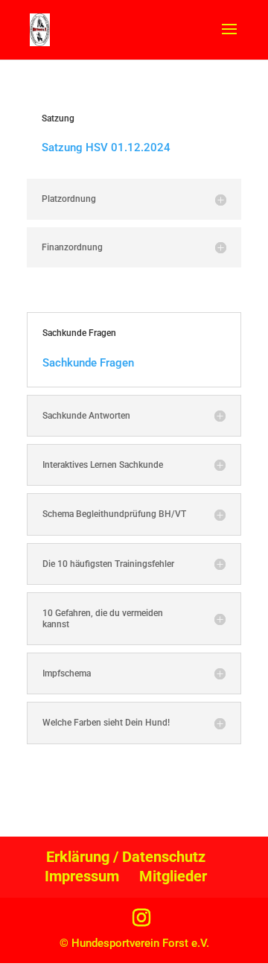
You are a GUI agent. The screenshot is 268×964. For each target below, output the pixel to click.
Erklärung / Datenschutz (125, 857)
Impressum (82, 876)
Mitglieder (173, 876)
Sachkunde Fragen (88, 363)
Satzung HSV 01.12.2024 (106, 147)
